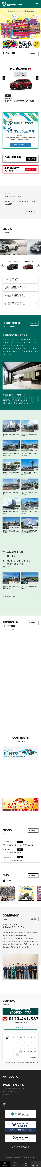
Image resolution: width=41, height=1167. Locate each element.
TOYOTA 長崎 (10, 1077)
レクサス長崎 (20, 1138)
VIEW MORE (33, 53)
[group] (20, 28)
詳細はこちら (20, 1027)
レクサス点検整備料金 (20, 1147)
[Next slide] (37, 78)
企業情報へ (34, 919)
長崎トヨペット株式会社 (14, 1085)
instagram (5, 1104)
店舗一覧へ (34, 323)
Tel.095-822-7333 (9, 1094)
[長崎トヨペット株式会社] (12, 4)
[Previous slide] (4, 78)
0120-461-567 (11, 1091)
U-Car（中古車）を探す (10, 596)
